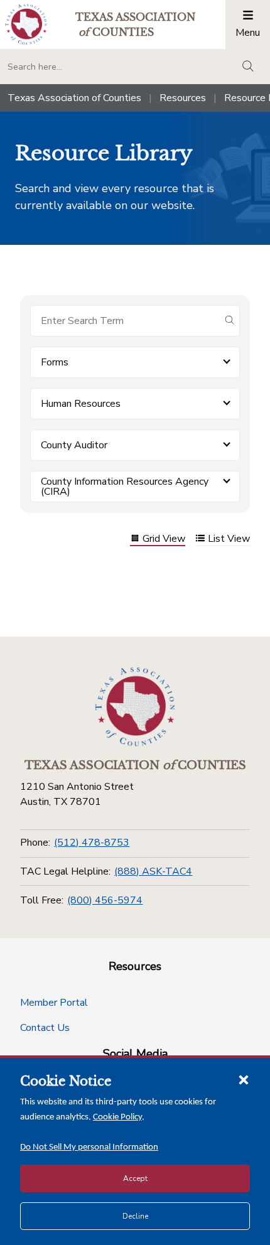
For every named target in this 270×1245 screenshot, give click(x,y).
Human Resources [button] (81, 404)
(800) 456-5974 (105, 900)
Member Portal (54, 1003)
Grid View (164, 539)
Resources (182, 98)
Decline (135, 1216)
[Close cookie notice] (243, 1079)
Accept (135, 1178)
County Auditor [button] (74, 445)
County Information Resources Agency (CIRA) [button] (124, 487)
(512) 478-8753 (91, 842)
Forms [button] (54, 362)
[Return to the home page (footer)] (135, 707)
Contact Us (45, 1028)
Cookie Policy (117, 1117)
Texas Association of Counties (74, 98)
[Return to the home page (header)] (26, 24)
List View (229, 539)
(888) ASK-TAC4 (153, 871)
